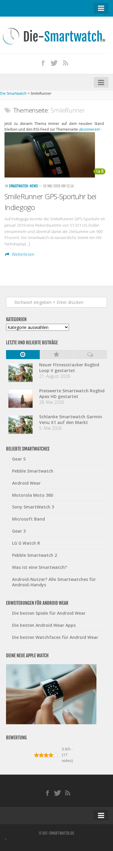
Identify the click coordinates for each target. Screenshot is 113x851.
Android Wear (26, 483)
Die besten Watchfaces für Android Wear (55, 637)
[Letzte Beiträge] (23, 354)
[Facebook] (43, 62)
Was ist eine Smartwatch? (39, 567)
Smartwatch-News (23, 186)
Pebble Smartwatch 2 (34, 555)
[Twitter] (54, 62)
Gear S (19, 459)
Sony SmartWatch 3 (33, 507)
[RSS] (65, 62)
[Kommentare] (90, 354)
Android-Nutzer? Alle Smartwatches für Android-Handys (54, 582)
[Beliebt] (57, 354)
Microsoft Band (28, 519)
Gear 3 (19, 531)
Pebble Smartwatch (32, 471)
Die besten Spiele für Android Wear (49, 613)
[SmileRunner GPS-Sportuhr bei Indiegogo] (56, 154)
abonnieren (89, 129)
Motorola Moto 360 (32, 495)
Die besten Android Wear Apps (44, 625)
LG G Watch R (26, 543)
